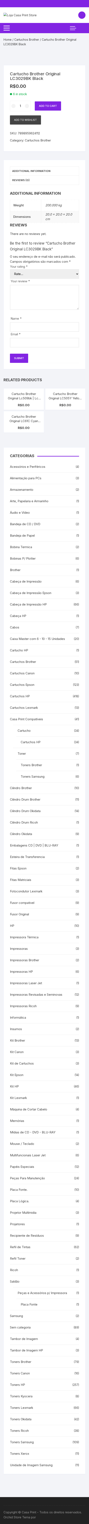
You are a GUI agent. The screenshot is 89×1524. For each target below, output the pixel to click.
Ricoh (14, 1270)
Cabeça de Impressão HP (28, 604)
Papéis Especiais (22, 1167)
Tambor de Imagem (24, 1339)
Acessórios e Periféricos (27, 467)
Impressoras (19, 949)
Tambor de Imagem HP (26, 1350)
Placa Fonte (29, 1304)
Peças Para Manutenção (27, 1178)
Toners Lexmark (21, 1408)
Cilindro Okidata (21, 834)
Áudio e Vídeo (20, 513)
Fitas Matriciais (20, 880)
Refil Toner (17, 1258)
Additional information (31, 171)
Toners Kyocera (21, 1396)
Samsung (16, 1316)
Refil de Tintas (20, 1247)
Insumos (16, 1029)
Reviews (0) (21, 180)
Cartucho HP (19, 650)
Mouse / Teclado (22, 1144)
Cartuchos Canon (22, 673)
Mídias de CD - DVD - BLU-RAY (32, 1132)
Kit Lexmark (18, 1098)
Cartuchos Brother (26, 39)
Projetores (17, 1224)
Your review (20, 281)
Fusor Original (19, 914)
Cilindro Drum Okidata (25, 811)
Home (8, 39)
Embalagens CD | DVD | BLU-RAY (34, 845)
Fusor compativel (22, 903)
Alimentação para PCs (25, 478)
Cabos (14, 627)
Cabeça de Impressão (26, 581)
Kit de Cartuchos (22, 1063)
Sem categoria (20, 1327)
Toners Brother (31, 765)
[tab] (44, 171)
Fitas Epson (18, 868)
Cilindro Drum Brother (25, 799)
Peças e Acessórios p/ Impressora (42, 1293)
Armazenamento (21, 490)
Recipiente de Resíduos (27, 1236)
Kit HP (14, 1086)
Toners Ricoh (19, 1431)
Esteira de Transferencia (27, 857)
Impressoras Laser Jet (26, 983)
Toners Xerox (19, 1454)
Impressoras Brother (24, 960)
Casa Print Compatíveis (26, 719)
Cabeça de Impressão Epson (30, 593)
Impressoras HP (21, 972)
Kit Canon (17, 1052)
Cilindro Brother (21, 788)
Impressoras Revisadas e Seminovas (36, 995)
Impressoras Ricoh (23, 1006)
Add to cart (48, 105)
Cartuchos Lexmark (24, 708)
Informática (18, 1017)
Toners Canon (20, 1373)
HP (12, 926)
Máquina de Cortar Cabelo (28, 1109)
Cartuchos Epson (22, 685)
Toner (22, 754)
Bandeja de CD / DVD (25, 524)
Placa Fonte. (19, 1190)
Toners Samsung (32, 776)
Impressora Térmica (24, 937)
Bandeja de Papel (22, 535)
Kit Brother (17, 1040)
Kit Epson (16, 1075)
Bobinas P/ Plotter (23, 558)
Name (16, 318)
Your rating (19, 267)
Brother (15, 570)
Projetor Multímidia (23, 1213)
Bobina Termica (21, 547)
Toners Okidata (20, 1419)
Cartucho (24, 731)
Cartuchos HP (20, 696)
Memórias (17, 1121)
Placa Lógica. (19, 1201)
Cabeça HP (18, 616)
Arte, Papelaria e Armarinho (29, 501)
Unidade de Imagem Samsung (31, 1465)
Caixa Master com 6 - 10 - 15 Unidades (37, 639)
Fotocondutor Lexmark (26, 891)
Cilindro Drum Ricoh (24, 822)
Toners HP (17, 1385)
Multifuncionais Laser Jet (28, 1155)
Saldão (14, 1281)
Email (15, 334)
